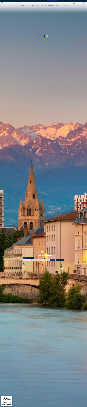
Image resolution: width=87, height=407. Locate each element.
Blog (66, 5)
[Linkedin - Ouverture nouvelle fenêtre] (2, 2)
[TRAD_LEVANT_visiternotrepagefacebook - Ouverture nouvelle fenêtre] (1, 2)
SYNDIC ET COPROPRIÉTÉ (49, 5)
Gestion (42, 5)
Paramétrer (3, 404)
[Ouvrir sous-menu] (27, 5)
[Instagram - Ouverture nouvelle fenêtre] (4, 2)
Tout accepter (9, 404)
